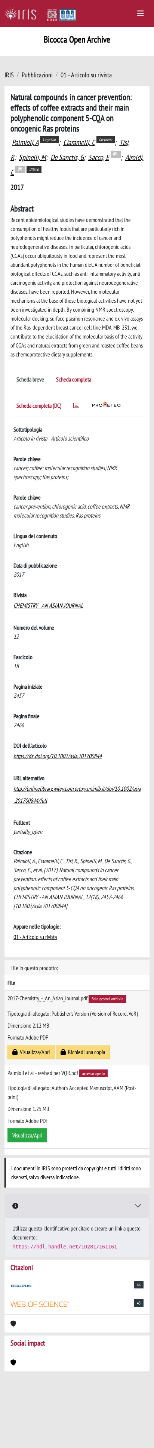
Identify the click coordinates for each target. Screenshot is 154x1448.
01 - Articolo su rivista (86, 75)
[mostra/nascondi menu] (141, 13)
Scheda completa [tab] (73, 379)
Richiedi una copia (85, 1052)
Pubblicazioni (37, 75)
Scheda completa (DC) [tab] (38, 405)
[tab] (76, 406)
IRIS (9, 75)
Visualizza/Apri (34, 1052)
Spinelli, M (32, 157)
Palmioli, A (25, 142)
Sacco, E (98, 157)
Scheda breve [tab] (30, 379)
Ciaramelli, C (79, 142)
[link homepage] (23, 13)
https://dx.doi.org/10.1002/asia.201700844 (57, 756)
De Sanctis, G (67, 157)
